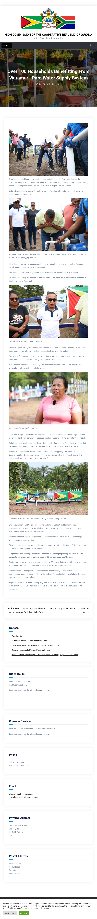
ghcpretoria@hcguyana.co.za (21, 794)
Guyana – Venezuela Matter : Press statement (31, 650)
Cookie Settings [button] (10, 913)
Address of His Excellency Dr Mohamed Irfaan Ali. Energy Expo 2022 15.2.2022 (45, 655)
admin (56, 84)
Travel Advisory (18, 636)
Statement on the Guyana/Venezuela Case (29, 641)
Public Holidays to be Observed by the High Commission (35, 645)
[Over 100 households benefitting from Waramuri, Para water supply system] (48, 149)
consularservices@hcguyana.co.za (23, 797)
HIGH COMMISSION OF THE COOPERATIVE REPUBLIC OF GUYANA (48, 34)
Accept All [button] (23, 913)
